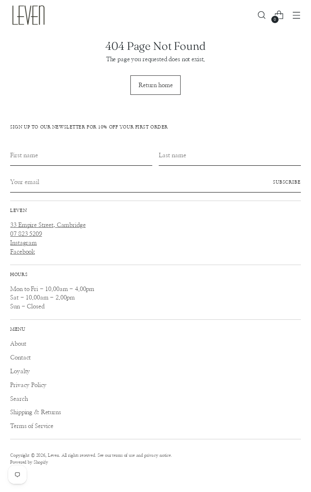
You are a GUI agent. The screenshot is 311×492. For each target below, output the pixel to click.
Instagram (23, 243)
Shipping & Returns (35, 412)
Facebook (22, 252)
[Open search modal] (261, 15)
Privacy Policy (28, 385)
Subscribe (287, 182)
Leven (53, 455)
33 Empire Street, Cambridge (47, 225)
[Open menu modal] (296, 15)
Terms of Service (31, 426)
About (18, 344)
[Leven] (28, 15)
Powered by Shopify (29, 462)
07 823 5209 (26, 234)
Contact (20, 358)
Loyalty (20, 371)
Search (19, 399)
